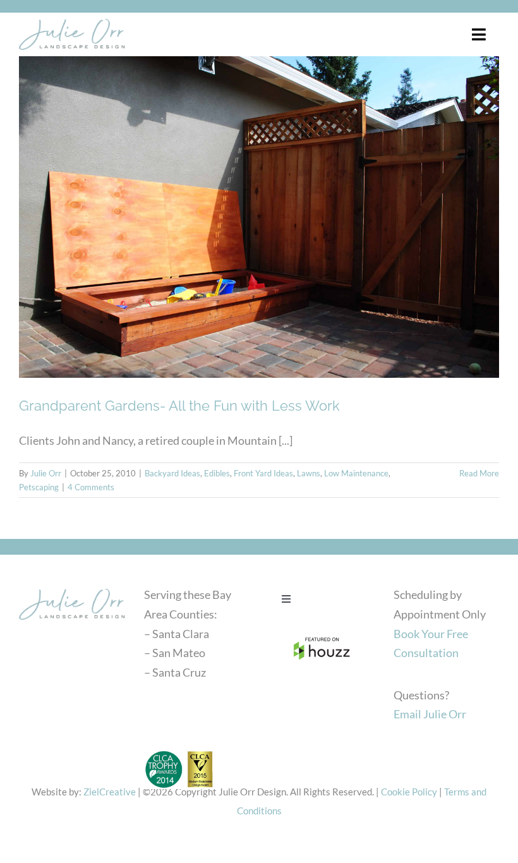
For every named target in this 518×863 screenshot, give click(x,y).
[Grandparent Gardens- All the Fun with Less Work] (259, 217)
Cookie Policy (409, 791)
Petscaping (39, 487)
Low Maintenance (356, 473)
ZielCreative (109, 791)
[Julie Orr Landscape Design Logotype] (71, 588)
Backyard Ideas (172, 473)
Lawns (308, 473)
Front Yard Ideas (263, 473)
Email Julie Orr (430, 714)
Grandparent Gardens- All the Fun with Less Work (179, 405)
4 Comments (91, 487)
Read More (479, 473)
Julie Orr (45, 473)
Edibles (217, 473)
